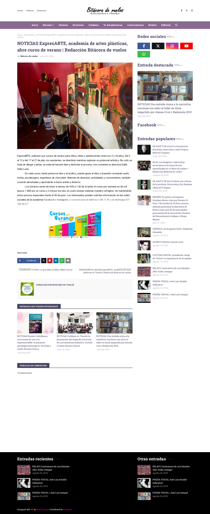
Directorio (41, 10)
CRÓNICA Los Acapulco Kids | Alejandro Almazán (172, 230)
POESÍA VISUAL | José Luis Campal (170, 294)
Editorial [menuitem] (166, 25)
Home (20, 10)
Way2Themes (42, 509)
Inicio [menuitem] (35, 25)
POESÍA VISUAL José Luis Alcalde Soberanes (170, 283)
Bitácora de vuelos (29, 56)
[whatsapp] (143, 54)
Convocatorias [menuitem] (135, 25)
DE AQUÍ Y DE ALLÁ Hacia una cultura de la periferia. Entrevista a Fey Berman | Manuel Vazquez (172, 184)
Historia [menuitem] (63, 25)
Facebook (49, 199)
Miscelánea (29, 35)
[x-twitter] (187, 10)
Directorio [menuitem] (78, 25)
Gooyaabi (67, 509)
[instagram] (191, 10)
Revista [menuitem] (47, 25)
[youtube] (186, 46)
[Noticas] (165, 86)
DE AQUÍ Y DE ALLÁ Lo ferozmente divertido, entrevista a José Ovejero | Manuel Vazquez (171, 149)
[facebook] (181, 10)
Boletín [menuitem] (152, 25)
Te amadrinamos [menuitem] (113, 25)
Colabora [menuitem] (94, 25)
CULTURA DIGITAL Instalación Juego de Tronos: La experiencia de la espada (172, 257)
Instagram (62, 199)
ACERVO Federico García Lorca (168, 241)
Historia (30, 10)
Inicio (19, 35)
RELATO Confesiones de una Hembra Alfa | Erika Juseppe (171, 270)
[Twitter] (43, 260)
